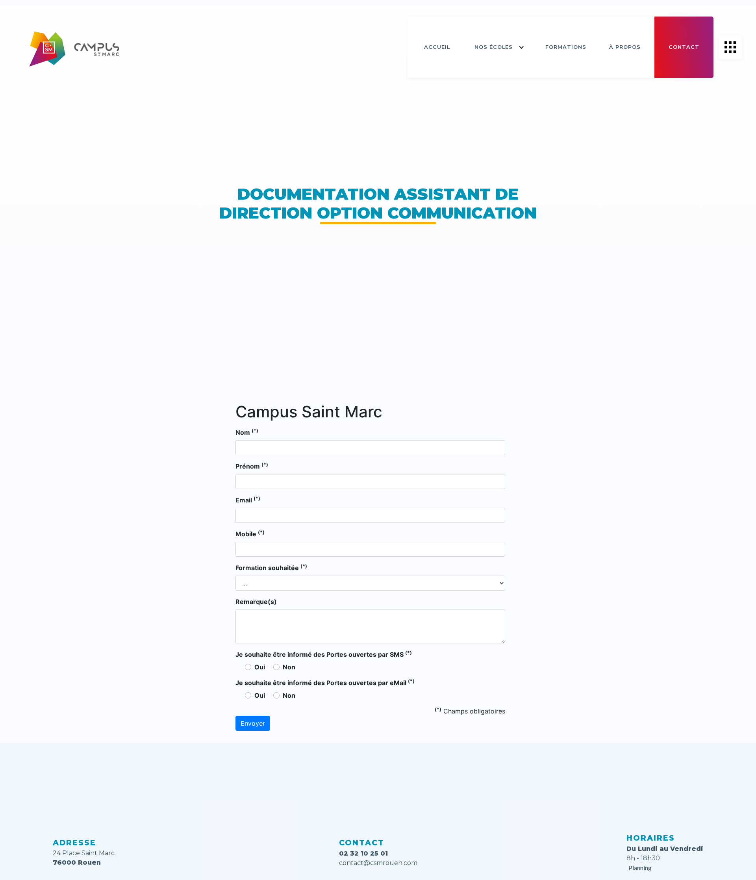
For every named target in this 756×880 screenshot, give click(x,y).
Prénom (251, 465)
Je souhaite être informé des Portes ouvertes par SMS (323, 654)
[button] (499, 47)
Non (289, 667)
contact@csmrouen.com (378, 863)
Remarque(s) (256, 602)
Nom (246, 432)
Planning (640, 867)
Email (247, 499)
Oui (259, 667)
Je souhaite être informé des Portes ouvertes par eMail (325, 682)
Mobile (250, 533)
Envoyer (253, 723)
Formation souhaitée (271, 567)
